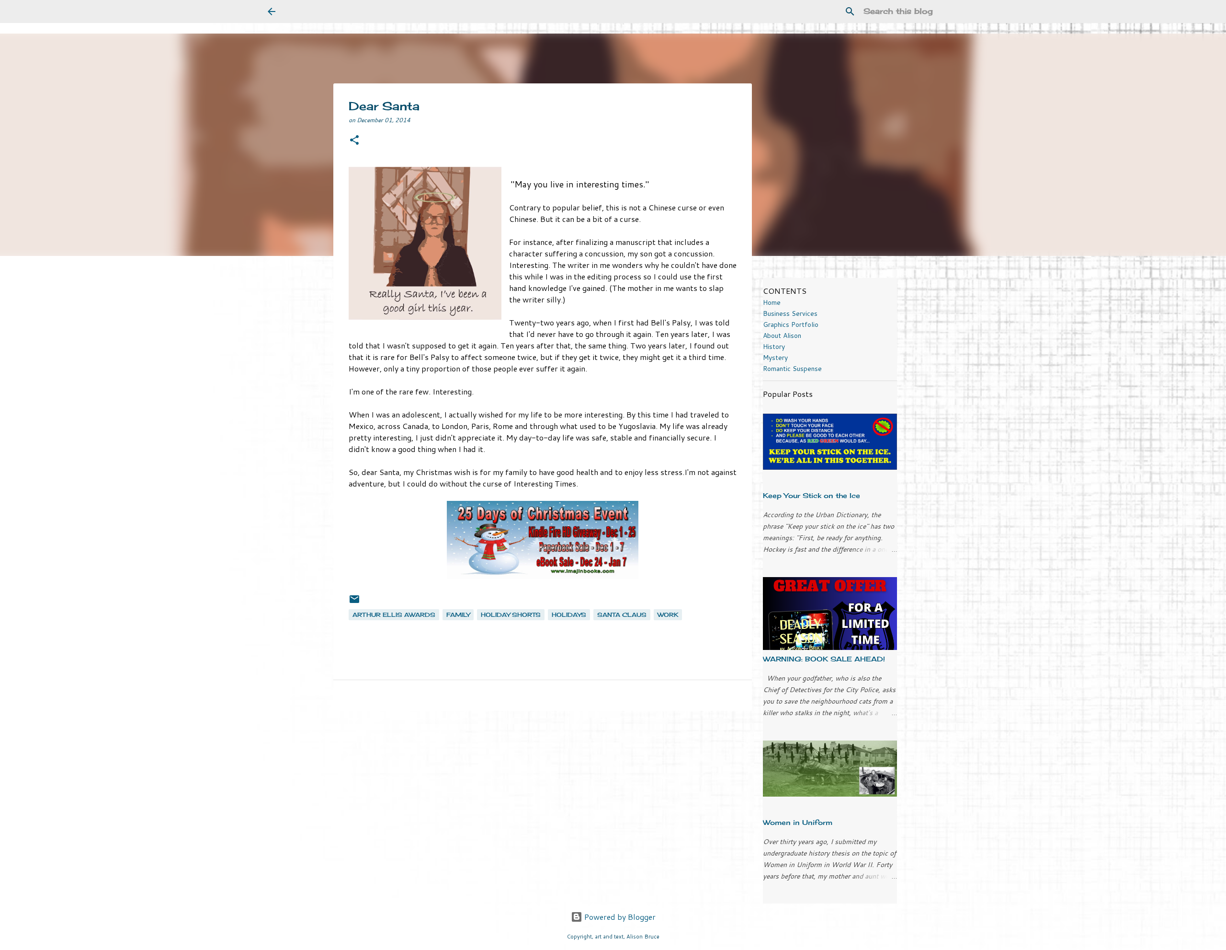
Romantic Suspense (792, 368)
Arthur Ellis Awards (393, 614)
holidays (569, 614)
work (668, 614)
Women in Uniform (797, 822)
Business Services (790, 313)
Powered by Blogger (619, 916)
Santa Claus (622, 614)
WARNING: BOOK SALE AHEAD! (824, 659)
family (458, 614)
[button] (354, 140)
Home (772, 302)
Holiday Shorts (511, 614)
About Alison (782, 335)
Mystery (775, 357)
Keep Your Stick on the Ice (811, 495)
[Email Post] (354, 602)
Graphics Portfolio (790, 324)
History (774, 346)
